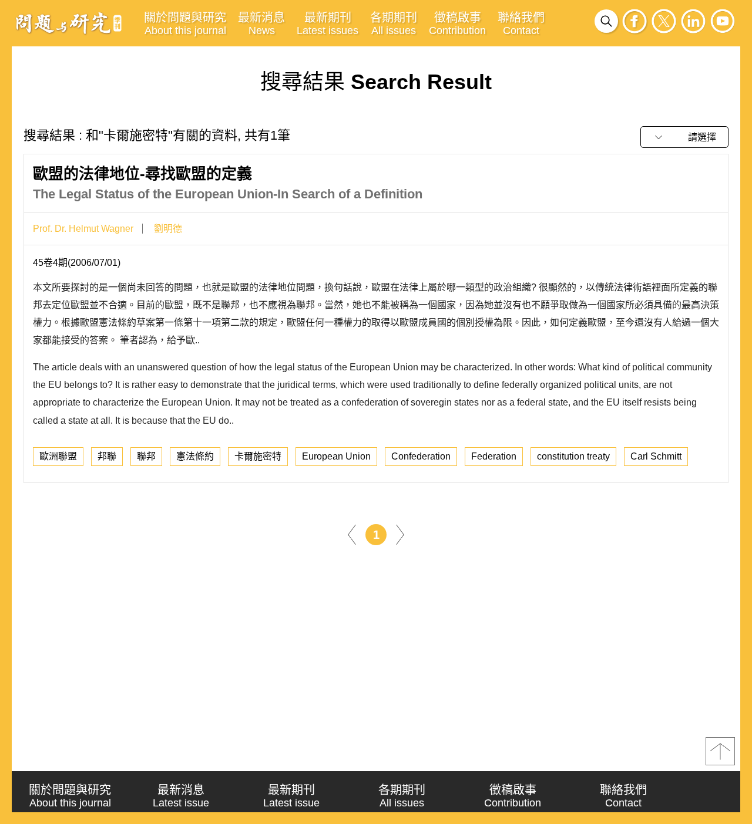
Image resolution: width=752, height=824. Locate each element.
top (720, 751)
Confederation (421, 456)
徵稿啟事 (457, 23)
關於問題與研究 (185, 23)
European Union (336, 456)
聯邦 (146, 456)
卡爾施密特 (257, 456)
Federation (493, 456)
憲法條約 (195, 456)
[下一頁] (400, 534)
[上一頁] (351, 534)
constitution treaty (573, 456)
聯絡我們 (521, 23)
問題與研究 (68, 23)
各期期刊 (393, 23)
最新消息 (261, 23)
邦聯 (107, 456)
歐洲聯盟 (58, 456)
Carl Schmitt (656, 456)
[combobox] (684, 137)
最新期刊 (327, 23)
